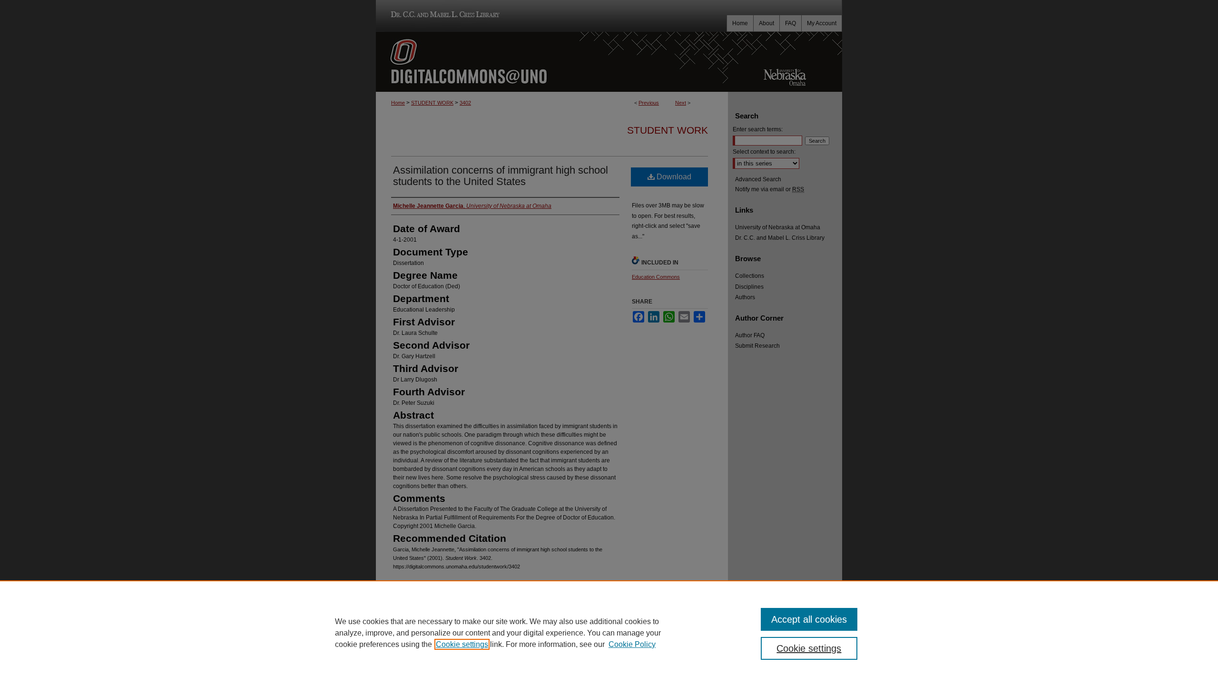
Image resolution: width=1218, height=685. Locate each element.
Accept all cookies (809, 619)
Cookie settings (462, 644)
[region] (609, 632)
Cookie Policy (632, 644)
